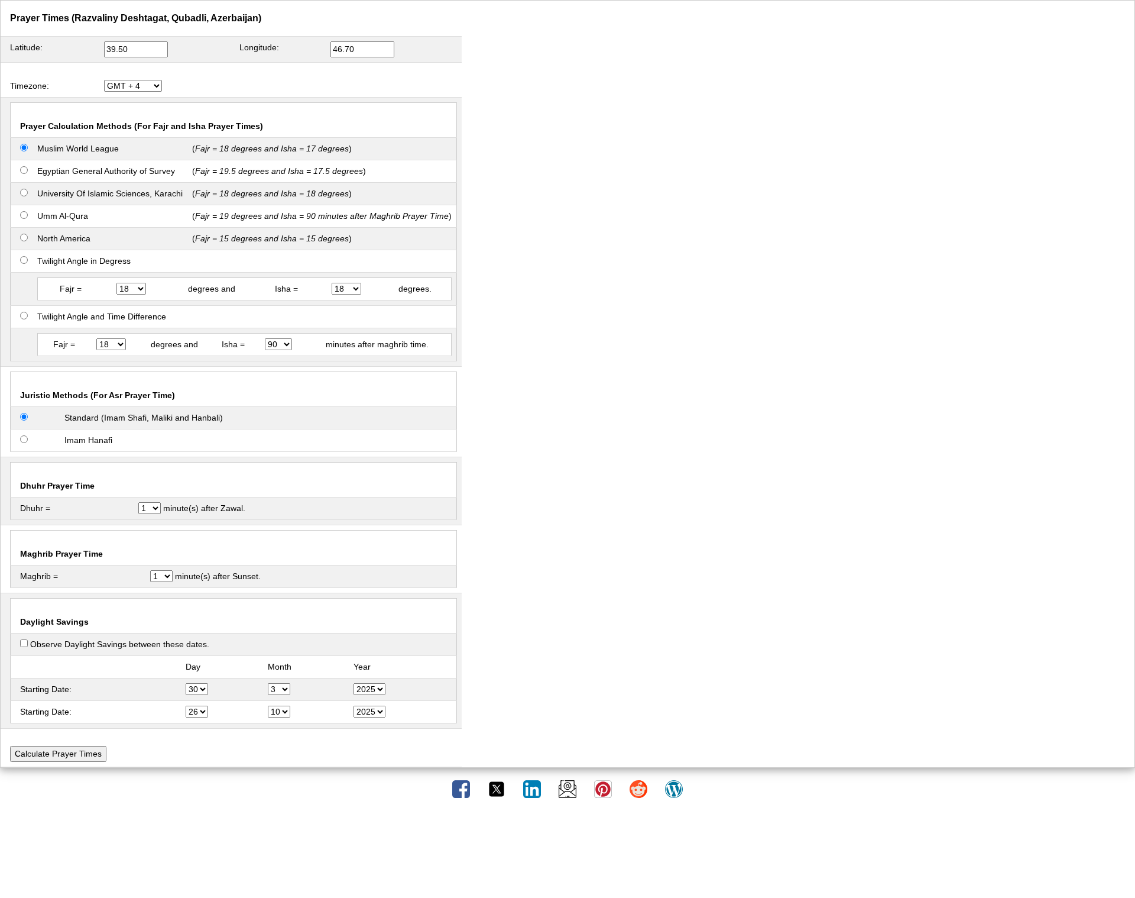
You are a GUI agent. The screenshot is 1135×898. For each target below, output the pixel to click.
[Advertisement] (567, 852)
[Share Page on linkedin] (533, 788)
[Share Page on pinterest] (604, 788)
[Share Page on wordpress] (674, 788)
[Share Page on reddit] (640, 788)
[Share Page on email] (569, 788)
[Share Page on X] (498, 788)
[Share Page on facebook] (462, 788)
